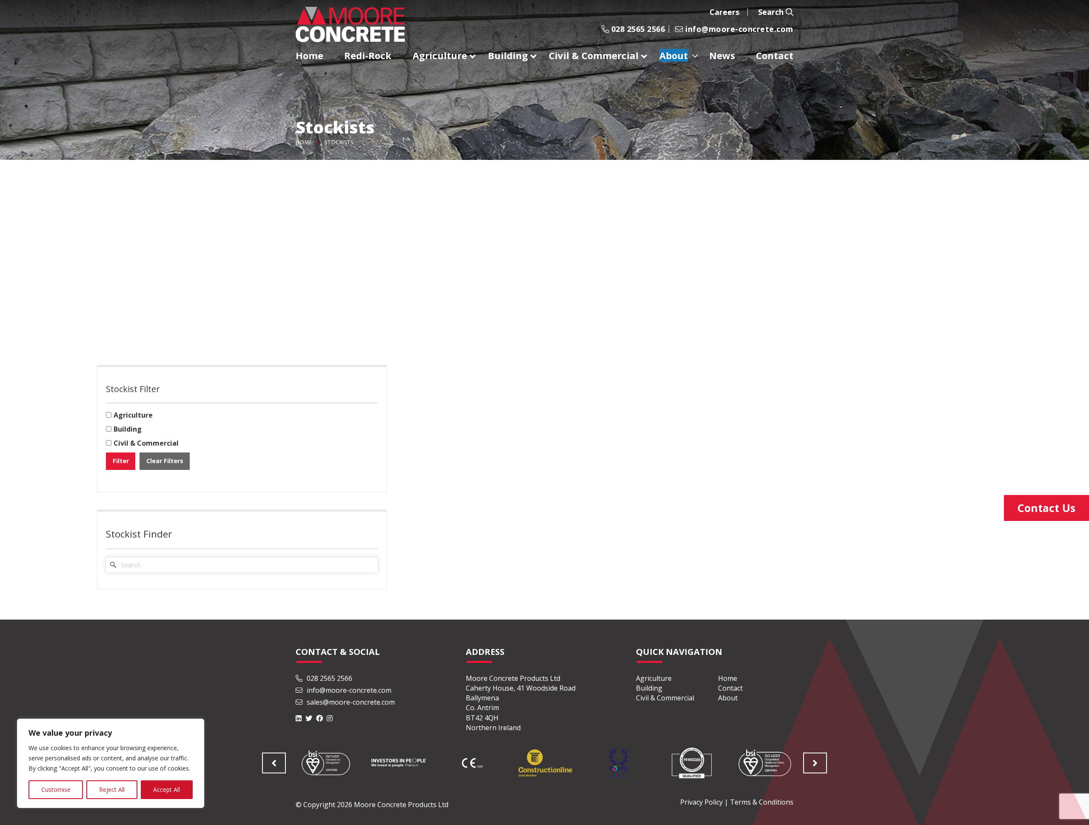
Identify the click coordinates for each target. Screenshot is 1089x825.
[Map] (544, 255)
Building (649, 688)
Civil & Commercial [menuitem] (594, 55)
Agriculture (654, 678)
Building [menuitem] (508, 55)
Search (772, 12)
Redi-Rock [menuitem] (367, 55)
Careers (724, 12)
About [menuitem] (673, 55)
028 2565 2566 (637, 29)
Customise (56, 789)
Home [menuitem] (309, 55)
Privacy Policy (701, 802)
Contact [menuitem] (774, 55)
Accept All (166, 789)
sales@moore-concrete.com (350, 702)
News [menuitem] (722, 55)
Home (304, 142)
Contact (730, 688)
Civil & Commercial (665, 698)
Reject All (112, 789)
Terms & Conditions (761, 802)
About (728, 698)
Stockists (339, 142)
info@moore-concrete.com (738, 29)
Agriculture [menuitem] (440, 55)
